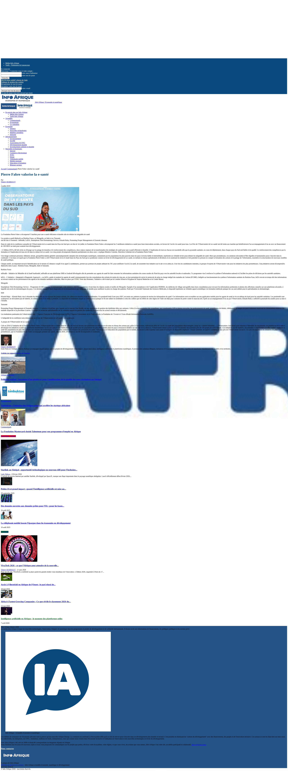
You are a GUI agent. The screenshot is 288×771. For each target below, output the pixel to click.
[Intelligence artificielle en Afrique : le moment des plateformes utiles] (6, 614)
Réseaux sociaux (16, 165)
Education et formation (18, 163)
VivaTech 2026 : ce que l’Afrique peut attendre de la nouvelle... (30, 565)
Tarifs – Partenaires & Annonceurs (17, 65)
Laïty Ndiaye (5, 474)
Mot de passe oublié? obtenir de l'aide (14, 80)
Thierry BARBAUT (8, 182)
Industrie (13, 135)
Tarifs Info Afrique (16, 116)
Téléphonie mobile (16, 159)
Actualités (8, 118)
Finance (13, 129)
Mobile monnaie (15, 161)
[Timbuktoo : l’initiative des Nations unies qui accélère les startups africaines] (13, 399)
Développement (11, 137)
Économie (4, 532)
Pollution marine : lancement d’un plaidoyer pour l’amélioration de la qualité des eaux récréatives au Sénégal (51, 379)
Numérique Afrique (8, 436)
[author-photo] (6, 345)
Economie (9, 126)
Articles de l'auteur (22, 353)
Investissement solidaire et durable (22, 147)
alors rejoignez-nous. (199, 745)
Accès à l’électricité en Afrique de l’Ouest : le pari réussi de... (28, 584)
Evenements (14, 122)
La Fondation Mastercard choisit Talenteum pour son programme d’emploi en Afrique (41, 431)
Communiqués (15, 120)
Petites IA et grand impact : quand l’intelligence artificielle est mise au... (33, 489)
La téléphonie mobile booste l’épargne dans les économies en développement (36, 523)
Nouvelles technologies (18, 131)
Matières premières (16, 133)
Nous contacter (7, 748)
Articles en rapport (8, 353)
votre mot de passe (28, 75)
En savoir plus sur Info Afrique (16, 112)
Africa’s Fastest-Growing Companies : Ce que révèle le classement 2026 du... (36, 601)
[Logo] (9, 108)
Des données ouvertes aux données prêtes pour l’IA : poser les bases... (32, 506)
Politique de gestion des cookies (12, 82)
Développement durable (18, 145)
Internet (12, 151)
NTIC (12, 155)
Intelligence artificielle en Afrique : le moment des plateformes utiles (31, 618)
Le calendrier (14, 124)
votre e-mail (26, 88)
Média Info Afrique (12, 63)
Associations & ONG (17, 143)
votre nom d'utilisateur (29, 73)
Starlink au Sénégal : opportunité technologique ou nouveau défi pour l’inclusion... (39, 470)
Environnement (15, 139)
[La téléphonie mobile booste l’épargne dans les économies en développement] (6, 519)
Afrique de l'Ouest (7, 375)
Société (12, 141)
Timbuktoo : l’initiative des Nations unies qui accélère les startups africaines (35, 405)
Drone (12, 157)
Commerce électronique (18, 153)
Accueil (3, 169)
